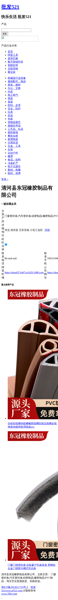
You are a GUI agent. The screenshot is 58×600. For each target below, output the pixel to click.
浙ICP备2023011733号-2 (14, 587)
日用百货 (13, 142)
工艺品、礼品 (15, 129)
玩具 (10, 112)
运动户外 (13, 152)
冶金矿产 (13, 163)
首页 (10, 51)
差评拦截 (13, 58)
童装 (10, 101)
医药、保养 (14, 173)
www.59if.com (9, 593)
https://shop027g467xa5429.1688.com (24, 272)
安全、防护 (14, 108)
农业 (10, 115)
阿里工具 (13, 55)
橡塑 (10, 156)
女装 (10, 149)
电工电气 (13, 95)
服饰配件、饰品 (17, 81)
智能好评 (13, 65)
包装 (10, 118)
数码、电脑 (14, 169)
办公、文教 (14, 88)
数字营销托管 (15, 61)
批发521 (10, 7)
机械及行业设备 (17, 78)
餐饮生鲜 (13, 135)
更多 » (4, 179)
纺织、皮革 (14, 105)
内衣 (10, 91)
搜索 (5, 34)
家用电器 (13, 139)
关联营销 (13, 68)
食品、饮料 (14, 159)
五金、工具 (14, 146)
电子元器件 (14, 166)
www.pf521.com (13, 590)
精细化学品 (14, 125)
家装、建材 (14, 84)
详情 (47, 230)
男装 (10, 98)
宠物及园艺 (14, 122)
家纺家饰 (13, 132)
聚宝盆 (11, 72)
